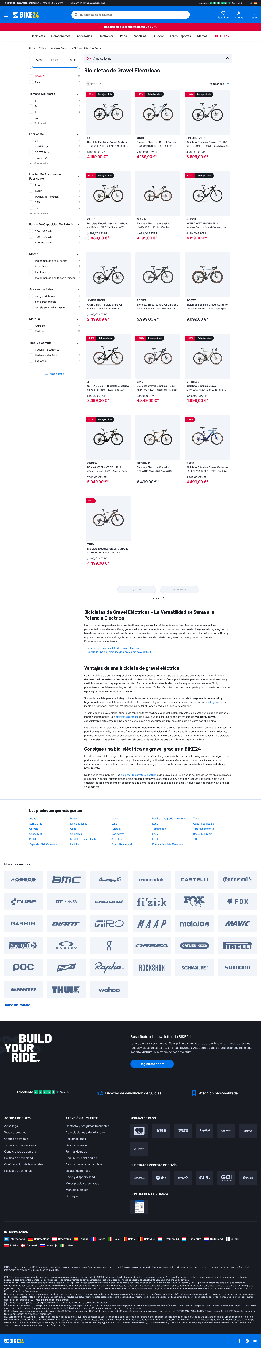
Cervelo (33, 828)
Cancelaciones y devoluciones (86, 1132)
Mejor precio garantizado (82, 1183)
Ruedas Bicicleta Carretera (167, 844)
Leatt (155, 838)
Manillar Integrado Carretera (168, 818)
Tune (196, 818)
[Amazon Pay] (226, 1131)
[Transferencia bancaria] (139, 1149)
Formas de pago (76, 1151)
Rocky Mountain (202, 833)
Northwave (117, 833)
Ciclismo (43, 48)
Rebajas (109, 27)
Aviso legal (11, 1126)
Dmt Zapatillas (78, 823)
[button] (54, 94)
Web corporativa (15, 1132)
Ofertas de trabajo (16, 1138)
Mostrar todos (41, 123)
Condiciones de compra (20, 1151)
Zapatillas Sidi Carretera (43, 844)
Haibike (74, 844)
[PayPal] (204, 1131)
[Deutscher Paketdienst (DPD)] (161, 1178)
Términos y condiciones (20, 1145)
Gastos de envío (76, 1145)
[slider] (31, 67)
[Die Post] (183, 1178)
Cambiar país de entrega (176, 1280)
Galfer (73, 828)
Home (32, 48)
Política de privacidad (18, 1158)
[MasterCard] (139, 1131)
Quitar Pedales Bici (204, 823)
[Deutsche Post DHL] (139, 1178)
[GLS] (204, 1178)
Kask (155, 823)
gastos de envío (79, 1267)
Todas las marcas (17, 1005)
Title (195, 838)
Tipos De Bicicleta (203, 828)
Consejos (72, 1196)
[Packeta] (248, 1178)
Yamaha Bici (159, 828)
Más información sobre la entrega (53, 1299)
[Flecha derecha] (127, 112)
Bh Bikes (34, 838)
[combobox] (201, 83)
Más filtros (57, 373)
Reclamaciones (76, 1138)
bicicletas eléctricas (127, 716)
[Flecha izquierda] (89, 112)
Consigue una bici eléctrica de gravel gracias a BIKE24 (119, 651)
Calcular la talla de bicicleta (84, 1164)
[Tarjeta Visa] (161, 1131)
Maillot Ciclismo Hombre (84, 838)
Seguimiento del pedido (81, 1158)
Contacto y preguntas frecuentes (87, 1126)
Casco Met (35, 833)
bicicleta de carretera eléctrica (138, 774)
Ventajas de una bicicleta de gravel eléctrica (113, 647)
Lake (114, 823)
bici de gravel (212, 702)
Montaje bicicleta (77, 1190)
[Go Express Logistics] (226, 1178)
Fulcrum (116, 828)
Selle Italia (117, 838)
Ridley (73, 818)
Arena (32, 818)
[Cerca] (227, 57)
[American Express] (183, 1131)
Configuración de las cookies (23, 1164)
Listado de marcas (78, 1170)
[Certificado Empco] (139, 1207)
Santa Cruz (35, 823)
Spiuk (114, 818)
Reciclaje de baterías (18, 1170)
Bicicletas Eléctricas (60, 48)
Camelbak (76, 833)
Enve (155, 833)
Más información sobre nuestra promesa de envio (116, 1308)
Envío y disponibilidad (80, 1177)
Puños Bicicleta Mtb (122, 844)
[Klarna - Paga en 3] (248, 1131)
